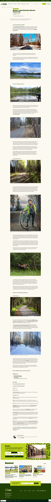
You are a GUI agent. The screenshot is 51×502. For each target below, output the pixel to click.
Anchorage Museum (17, 114)
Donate (14, 456)
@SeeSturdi (22, 437)
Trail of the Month (23, 428)
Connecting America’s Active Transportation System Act (22, 325)
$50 (20, 452)
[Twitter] (39, 490)
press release (27, 360)
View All (45, 463)
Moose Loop (34, 319)
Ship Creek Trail (19, 321)
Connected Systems (23, 427)
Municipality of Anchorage (17, 375)
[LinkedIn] (43, 490)
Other (20, 454)
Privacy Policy (19, 500)
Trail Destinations (19, 428)
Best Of (20, 427)
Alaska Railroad (28, 409)
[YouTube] (42, 490)
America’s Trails (16, 427)
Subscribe (36, 483)
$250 (14, 454)
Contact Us (33, 490)
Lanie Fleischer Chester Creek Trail (19, 26)
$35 (14, 452)
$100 (8, 454)
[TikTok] (45, 490)
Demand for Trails (29, 427)
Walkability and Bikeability (30, 428)
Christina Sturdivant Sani (17, 13)
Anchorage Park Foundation (18, 376)
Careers (21, 490)
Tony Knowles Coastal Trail (31, 320)
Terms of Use (15, 500)
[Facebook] (37, 490)
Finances (25, 490)
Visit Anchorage (16, 377)
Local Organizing (34, 427)
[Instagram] (40, 490)
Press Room (29, 490)
